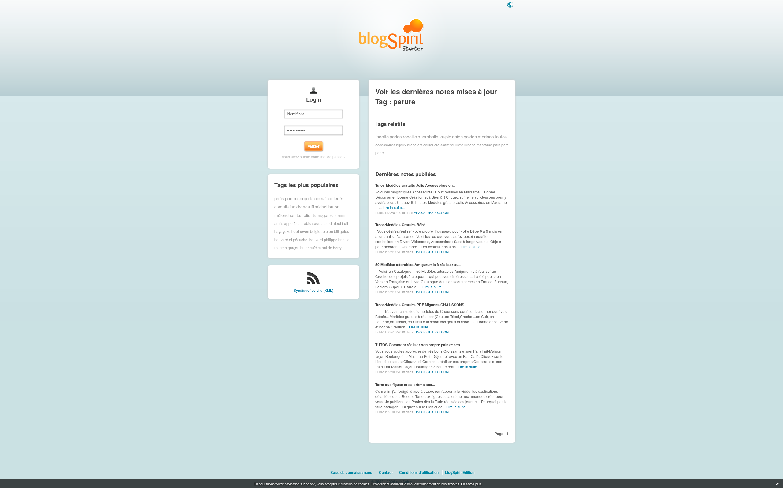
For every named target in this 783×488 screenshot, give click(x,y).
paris (279, 198)
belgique (317, 231)
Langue (510, 5)
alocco (340, 215)
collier (428, 144)
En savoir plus (471, 483)
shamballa (428, 136)
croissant (441, 144)
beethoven (300, 231)
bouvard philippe (323, 239)
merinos (486, 136)
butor (304, 247)
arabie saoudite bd (316, 223)
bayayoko (282, 231)
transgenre (323, 215)
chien (457, 136)
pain (496, 144)
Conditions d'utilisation (419, 472)
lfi (312, 207)
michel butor (327, 207)
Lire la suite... (394, 207)
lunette (470, 144)
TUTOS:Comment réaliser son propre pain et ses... (419, 344)
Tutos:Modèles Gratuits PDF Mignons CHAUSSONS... (421, 304)
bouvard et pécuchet (291, 239)
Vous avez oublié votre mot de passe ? (314, 156)
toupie (445, 136)
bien (329, 231)
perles (396, 136)
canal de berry (330, 247)
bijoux (401, 144)
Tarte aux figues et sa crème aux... (405, 384)
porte (379, 152)
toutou (501, 136)
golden (470, 136)
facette (382, 136)
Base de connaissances (351, 472)
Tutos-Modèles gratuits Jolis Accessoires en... (415, 185)
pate (505, 144)
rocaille (410, 136)
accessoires (385, 144)
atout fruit (340, 223)
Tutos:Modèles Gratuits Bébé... (402, 224)
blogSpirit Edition (459, 472)
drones (303, 207)
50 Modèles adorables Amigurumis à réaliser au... (418, 264)
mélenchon (285, 215)
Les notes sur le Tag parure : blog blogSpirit (391, 34)
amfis (278, 223)
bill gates (341, 231)
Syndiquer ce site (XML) (313, 290)
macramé (484, 144)
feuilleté (456, 144)
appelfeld (292, 223)
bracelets (414, 144)
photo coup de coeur (305, 198)
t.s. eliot (304, 215)
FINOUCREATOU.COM (431, 212)
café (313, 247)
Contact (386, 472)
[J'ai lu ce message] (777, 483)
